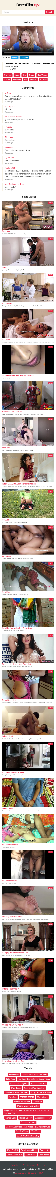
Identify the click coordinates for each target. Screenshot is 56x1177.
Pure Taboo (16, 1088)
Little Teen (10, 1079)
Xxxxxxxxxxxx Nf (43, 1118)
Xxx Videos (42, 75)
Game (31, 75)
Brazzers (7, 75)
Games (33, 79)
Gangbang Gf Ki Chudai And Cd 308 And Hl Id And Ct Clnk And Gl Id (26, 1112)
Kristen (7, 79)
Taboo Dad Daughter (18, 1083)
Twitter (14, 58)
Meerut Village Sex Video (28, 1106)
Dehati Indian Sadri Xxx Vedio (34, 1074)
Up (44, 1165)
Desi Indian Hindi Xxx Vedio (16, 1092)
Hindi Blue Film (25, 1118)
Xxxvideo (17, 79)
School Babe (10, 1118)
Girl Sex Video (22, 1131)
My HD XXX (12, 1150)
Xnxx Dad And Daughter (34, 1088)
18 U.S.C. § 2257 (35, 1173)
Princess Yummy (28, 1122)
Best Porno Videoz (29, 1150)
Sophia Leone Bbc (38, 1083)
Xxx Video (35, 1131)
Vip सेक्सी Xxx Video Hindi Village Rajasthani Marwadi (28, 1127)
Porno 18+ (44, 1150)
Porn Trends (44, 1155)
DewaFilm (28, 5)
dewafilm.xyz (20, 1173)
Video (17, 75)
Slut (25, 79)
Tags (39, 1165)
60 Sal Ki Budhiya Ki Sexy (28, 1136)
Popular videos (29, 1165)
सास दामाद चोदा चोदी (27, 1097)
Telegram (24, 58)
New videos (16, 1165)
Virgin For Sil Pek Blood (41, 1092)
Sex (24, 75)
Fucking (43, 79)
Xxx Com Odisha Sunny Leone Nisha (34, 1079)
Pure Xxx (13, 1097)
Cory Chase (42, 1097)
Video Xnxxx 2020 (14, 1155)
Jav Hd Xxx (31, 1155)
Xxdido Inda (14, 1074)
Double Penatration (22, 1101)
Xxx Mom (37, 1101)
